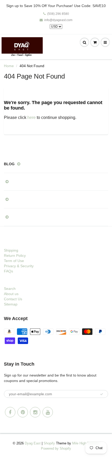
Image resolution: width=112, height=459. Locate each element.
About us (11, 294)
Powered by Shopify (56, 448)
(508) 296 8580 (58, 14)
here (31, 117)
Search (10, 288)
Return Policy (15, 255)
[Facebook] (10, 412)
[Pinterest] (22, 412)
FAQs (8, 271)
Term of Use (14, 261)
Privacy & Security (19, 266)
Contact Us (13, 299)
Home (9, 66)
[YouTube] (47, 412)
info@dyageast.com (58, 20)
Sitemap (10, 304)
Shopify (49, 443)
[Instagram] (35, 412)
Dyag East (33, 443)
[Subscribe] (101, 394)
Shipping (11, 250)
